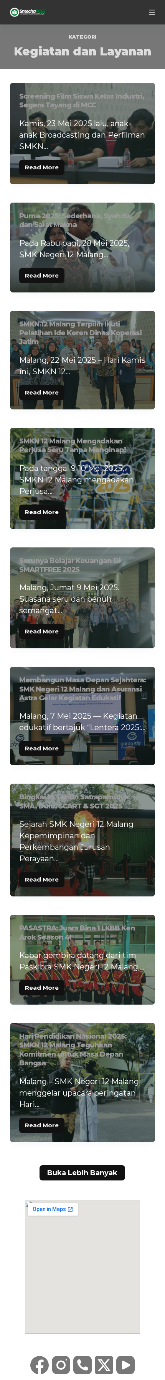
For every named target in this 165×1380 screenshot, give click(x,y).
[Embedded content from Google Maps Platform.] (82, 1267)
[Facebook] (39, 1365)
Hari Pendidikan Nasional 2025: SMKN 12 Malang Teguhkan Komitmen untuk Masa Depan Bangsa (73, 1049)
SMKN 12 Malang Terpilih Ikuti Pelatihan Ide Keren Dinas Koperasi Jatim (80, 333)
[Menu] (152, 12)
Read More (44, 165)
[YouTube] (125, 1365)
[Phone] (82, 1365)
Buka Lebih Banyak (82, 1173)
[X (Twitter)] (104, 1365)
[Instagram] (61, 1365)
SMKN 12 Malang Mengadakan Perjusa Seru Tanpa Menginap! (72, 445)
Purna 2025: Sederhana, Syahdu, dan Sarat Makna (75, 220)
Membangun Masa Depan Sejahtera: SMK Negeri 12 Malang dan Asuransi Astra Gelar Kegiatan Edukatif (82, 689)
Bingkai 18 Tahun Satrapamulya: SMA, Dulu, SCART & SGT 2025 (74, 801)
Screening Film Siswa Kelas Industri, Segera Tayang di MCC (81, 100)
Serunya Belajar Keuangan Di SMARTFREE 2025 (69, 565)
